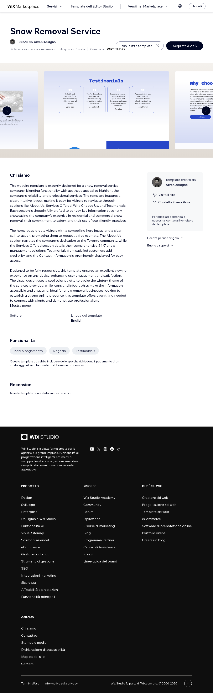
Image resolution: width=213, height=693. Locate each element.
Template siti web (155, 512)
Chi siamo (28, 628)
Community (92, 505)
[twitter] (98, 449)
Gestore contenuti (35, 554)
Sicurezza (28, 582)
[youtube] (91, 449)
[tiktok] (118, 449)
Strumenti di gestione (37, 561)
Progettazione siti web (159, 505)
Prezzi (88, 554)
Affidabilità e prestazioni (39, 589)
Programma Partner (98, 540)
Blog (87, 533)
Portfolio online (154, 533)
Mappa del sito (33, 656)
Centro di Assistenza (99, 547)
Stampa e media (33, 642)
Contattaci (29, 635)
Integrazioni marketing (38, 575)
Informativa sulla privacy (61, 683)
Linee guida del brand (100, 561)
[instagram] (105, 449)
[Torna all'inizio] (188, 683)
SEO (24, 568)
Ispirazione (91, 519)
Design (26, 497)
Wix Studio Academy (99, 497)
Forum (88, 512)
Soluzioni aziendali (35, 540)
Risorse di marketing (99, 526)
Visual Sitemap (32, 533)
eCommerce (30, 547)
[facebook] (111, 449)
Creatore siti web (155, 497)
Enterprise (29, 512)
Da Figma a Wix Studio (38, 519)
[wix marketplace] (23, 6)
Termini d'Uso (30, 683)
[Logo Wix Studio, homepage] (40, 437)
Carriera (27, 664)
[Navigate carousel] (6, 110)
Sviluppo (28, 505)
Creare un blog (153, 540)
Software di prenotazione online (167, 526)
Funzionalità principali (38, 597)
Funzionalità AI (32, 526)
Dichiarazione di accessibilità (43, 649)
